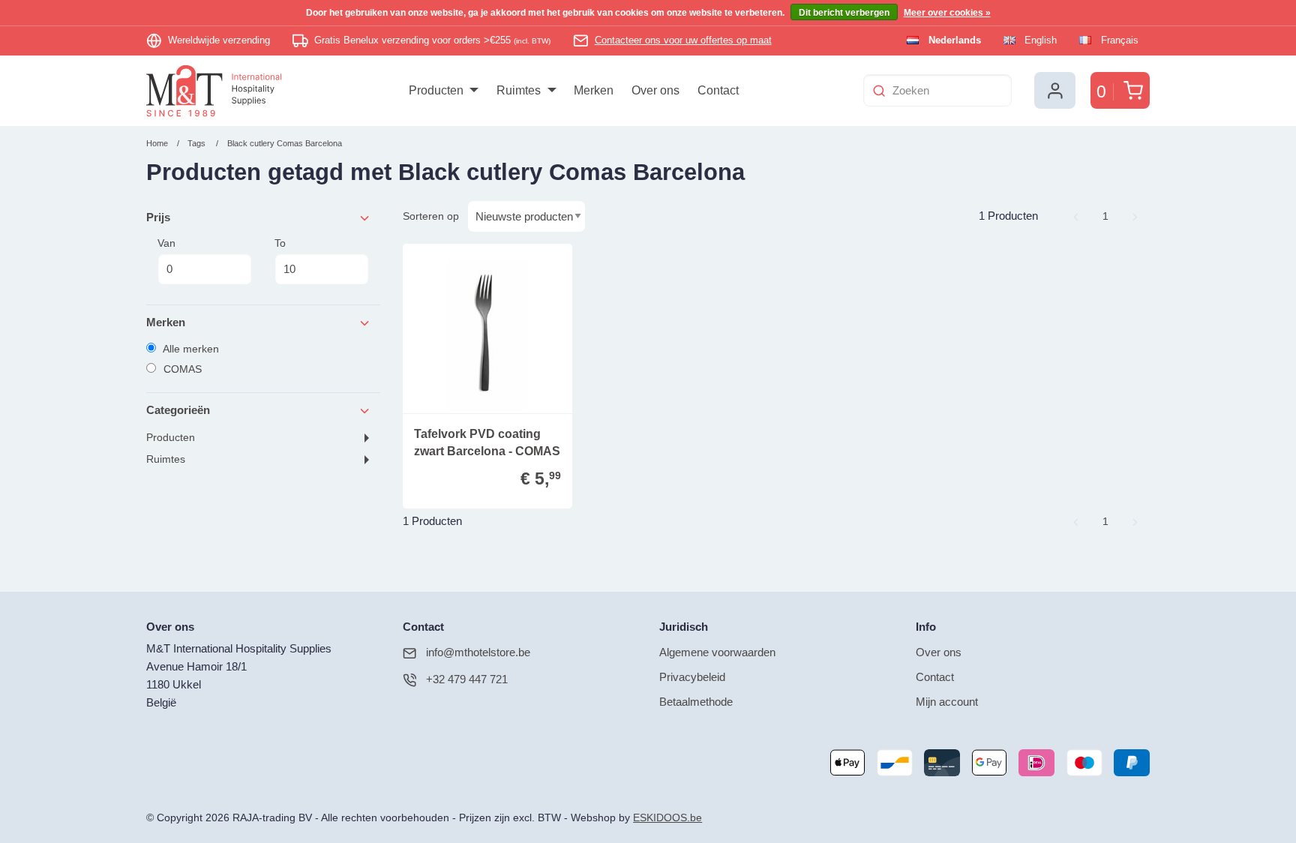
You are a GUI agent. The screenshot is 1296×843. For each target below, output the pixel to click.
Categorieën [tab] (178, 410)
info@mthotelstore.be (478, 652)
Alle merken (189, 349)
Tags (197, 143)
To (280, 243)
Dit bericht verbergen (844, 13)
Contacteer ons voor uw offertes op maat (683, 40)
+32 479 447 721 (467, 679)
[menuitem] (443, 90)
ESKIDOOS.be (667, 818)
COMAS (181, 369)
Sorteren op (431, 216)
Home (157, 143)
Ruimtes (165, 459)
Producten (170, 437)
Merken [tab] (165, 322)
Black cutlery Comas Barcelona (284, 143)
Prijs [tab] (158, 217)
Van (167, 243)
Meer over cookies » (947, 13)
